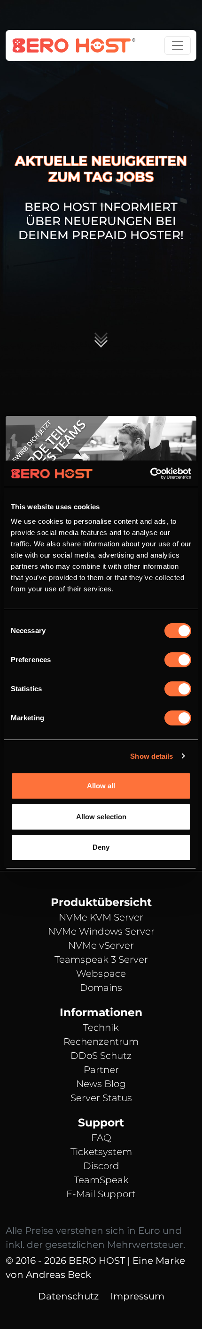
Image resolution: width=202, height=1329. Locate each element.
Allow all (101, 786)
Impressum (137, 1296)
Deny (101, 847)
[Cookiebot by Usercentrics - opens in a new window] (150, 474)
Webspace (101, 973)
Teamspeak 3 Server (101, 959)
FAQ (101, 1137)
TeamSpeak (101, 1180)
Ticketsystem (101, 1151)
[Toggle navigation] (177, 45)
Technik (101, 1027)
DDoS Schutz (101, 1055)
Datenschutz (68, 1296)
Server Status (101, 1097)
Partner (101, 1069)
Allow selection (101, 817)
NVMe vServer (101, 945)
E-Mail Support (101, 1194)
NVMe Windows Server (101, 931)
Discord (101, 1165)
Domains (101, 987)
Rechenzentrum (101, 1041)
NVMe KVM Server (101, 917)
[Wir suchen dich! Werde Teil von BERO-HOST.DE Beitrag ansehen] (101, 458)
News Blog (101, 1083)
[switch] (177, 659)
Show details (151, 756)
